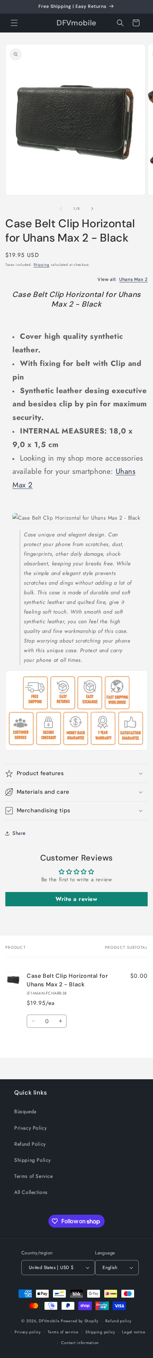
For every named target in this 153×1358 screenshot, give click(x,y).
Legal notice (133, 1332)
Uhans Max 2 (133, 279)
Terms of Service (33, 1176)
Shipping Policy (32, 1160)
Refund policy (118, 1321)
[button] (14, 23)
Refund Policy (30, 1144)
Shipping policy (100, 1332)
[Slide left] (61, 209)
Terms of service (63, 1332)
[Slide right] (92, 209)
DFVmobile (49, 1321)
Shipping (41, 264)
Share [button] (19, 833)
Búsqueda (25, 1111)
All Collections (31, 1192)
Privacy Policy (30, 1127)
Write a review (76, 899)
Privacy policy (28, 1332)
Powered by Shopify (80, 1321)
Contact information (80, 1342)
